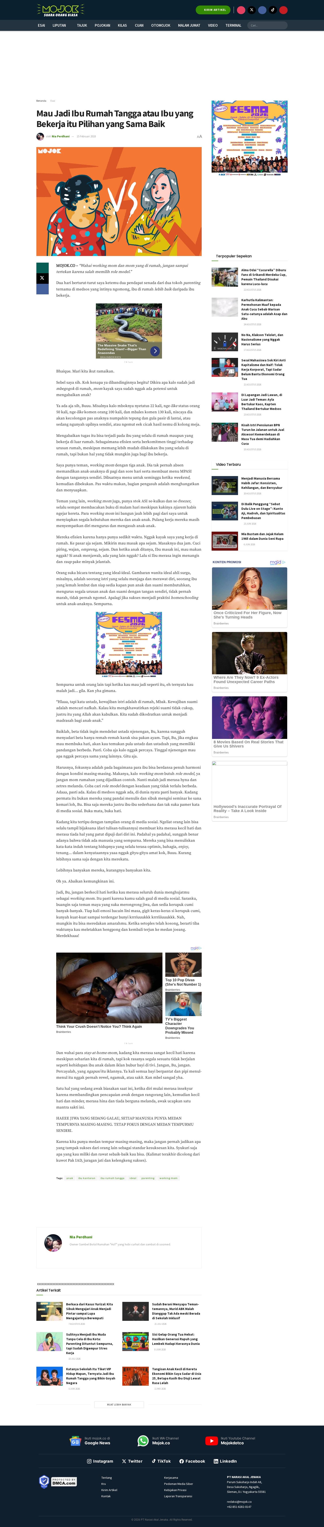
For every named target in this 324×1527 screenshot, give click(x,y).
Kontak (106, 1496)
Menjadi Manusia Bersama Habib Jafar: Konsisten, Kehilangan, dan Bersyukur (261, 483)
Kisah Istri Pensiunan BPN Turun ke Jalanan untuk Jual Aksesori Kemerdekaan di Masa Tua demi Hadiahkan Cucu (262, 434)
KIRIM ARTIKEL (214, 10)
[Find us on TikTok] (273, 10)
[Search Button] (284, 25)
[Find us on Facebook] (262, 10)
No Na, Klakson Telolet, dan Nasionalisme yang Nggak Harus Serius (262, 339)
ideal (133, 1178)
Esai (41, 25)
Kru (103, 1484)
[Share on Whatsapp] (42, 268)
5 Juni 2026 (74, 1388)
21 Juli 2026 (160, 1323)
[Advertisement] (162, 65)
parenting (148, 1178)
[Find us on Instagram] (241, 10)
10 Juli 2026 (74, 1358)
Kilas (122, 25)
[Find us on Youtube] (283, 10)
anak (69, 1178)
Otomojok (160, 25)
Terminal (233, 25)
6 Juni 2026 (249, 544)
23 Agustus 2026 (252, 414)
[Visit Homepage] (60, 10)
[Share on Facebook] (42, 289)
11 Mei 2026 (160, 1388)
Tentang (106, 1478)
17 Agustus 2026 (252, 349)
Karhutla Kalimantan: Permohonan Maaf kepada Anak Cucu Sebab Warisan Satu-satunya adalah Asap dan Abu (264, 309)
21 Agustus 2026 (252, 384)
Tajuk (82, 25)
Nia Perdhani (61, 136)
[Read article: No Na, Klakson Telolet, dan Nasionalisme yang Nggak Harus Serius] (225, 342)
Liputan (59, 25)
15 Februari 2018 (86, 136)
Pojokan (102, 25)
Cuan (139, 25)
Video (213, 25)
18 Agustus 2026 (252, 449)
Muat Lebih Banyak (119, 1404)
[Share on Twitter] (42, 278)
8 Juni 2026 (160, 1349)
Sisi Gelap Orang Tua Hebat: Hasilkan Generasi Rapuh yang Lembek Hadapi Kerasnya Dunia (176, 1339)
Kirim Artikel (109, 1490)
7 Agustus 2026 (76, 1323)
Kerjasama (171, 1478)
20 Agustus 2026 (252, 493)
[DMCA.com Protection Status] (64, 1482)
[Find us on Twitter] (252, 10)
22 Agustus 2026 (252, 289)
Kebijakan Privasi (175, 1490)
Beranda (41, 100)
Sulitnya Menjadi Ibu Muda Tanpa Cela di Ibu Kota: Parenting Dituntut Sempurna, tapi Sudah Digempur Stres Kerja (89, 1343)
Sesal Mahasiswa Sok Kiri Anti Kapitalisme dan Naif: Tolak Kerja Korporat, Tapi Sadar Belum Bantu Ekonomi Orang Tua (263, 369)
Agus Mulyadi (115, 1170)
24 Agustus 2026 (252, 324)
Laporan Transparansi (178, 1496)
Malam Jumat (189, 25)
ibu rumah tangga (113, 1178)
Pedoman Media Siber (178, 1484)
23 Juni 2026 (249, 523)
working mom (169, 1178)
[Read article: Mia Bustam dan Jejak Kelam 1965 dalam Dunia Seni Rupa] (225, 541)
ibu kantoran (86, 1178)
